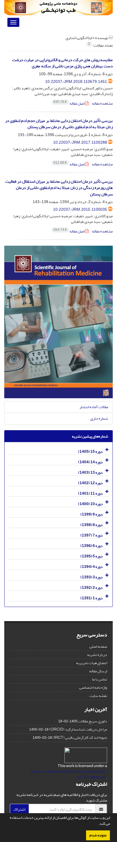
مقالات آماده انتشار (94, 407)
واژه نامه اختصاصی (93, 687)
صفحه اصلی (98, 646)
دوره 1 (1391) (91, 598)
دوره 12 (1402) (90, 483)
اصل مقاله (69, 103)
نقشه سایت (98, 695)
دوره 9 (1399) (91, 514)
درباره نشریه (97, 654)
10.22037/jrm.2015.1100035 (80, 209)
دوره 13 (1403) (90, 472)
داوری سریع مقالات (92, 721)
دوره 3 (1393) (91, 577)
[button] (97, 824)
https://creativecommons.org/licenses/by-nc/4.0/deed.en (69, 774)
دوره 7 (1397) (91, 535)
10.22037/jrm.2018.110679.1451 (76, 81)
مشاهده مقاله (102, 103)
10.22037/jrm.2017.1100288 (80, 142)
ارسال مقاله (98, 671)
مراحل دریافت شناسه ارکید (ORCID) (78, 729)
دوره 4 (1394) (91, 566)
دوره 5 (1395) (91, 556)
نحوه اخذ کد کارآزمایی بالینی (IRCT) (80, 737)
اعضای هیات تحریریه (91, 663)
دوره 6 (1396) (91, 546)
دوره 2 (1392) (91, 587)
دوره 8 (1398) (91, 525)
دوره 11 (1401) (90, 493)
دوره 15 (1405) (90, 451)
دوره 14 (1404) (90, 462)
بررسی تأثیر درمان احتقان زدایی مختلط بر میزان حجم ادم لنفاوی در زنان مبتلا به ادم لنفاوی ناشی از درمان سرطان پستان (59, 124)
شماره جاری (99, 418)
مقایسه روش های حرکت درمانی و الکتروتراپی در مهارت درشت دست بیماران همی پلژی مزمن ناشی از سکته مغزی (62, 63)
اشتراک (19, 809)
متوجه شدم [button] (97, 835)
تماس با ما (99, 679)
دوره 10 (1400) (90, 504)
